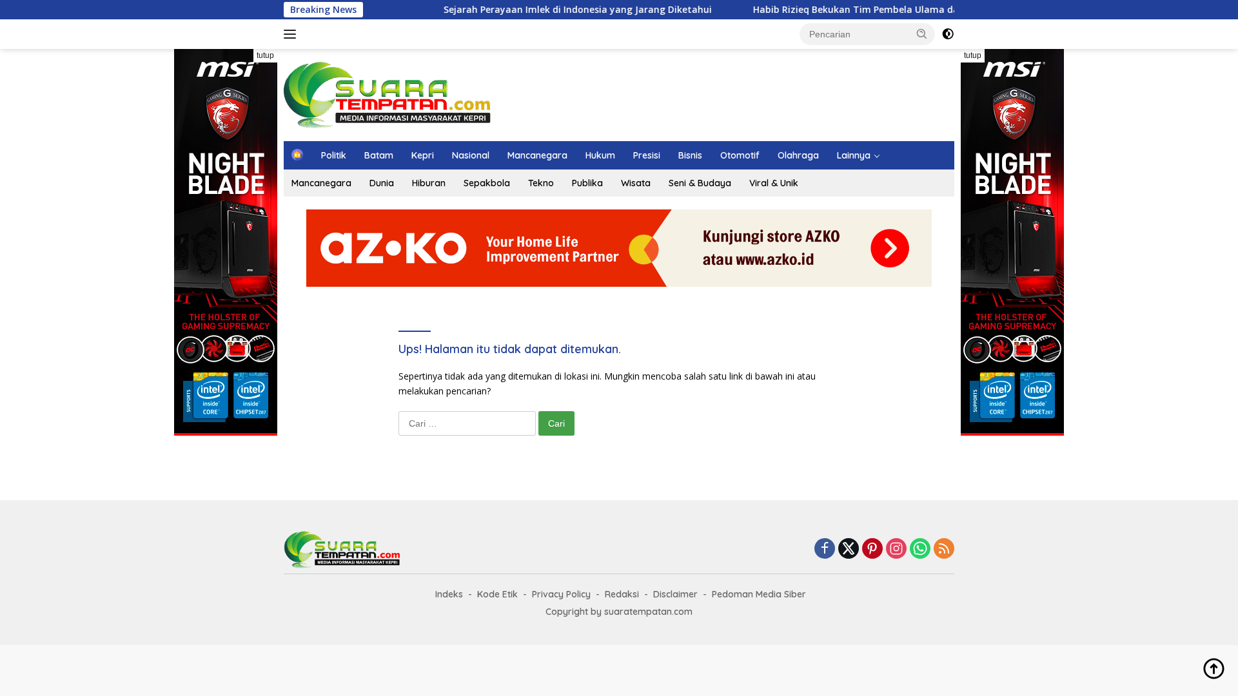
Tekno (541, 183)
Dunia (381, 183)
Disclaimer (675, 594)
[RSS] (944, 549)
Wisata (636, 183)
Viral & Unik (773, 183)
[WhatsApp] (920, 549)
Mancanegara (537, 155)
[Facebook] (824, 549)
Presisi (646, 155)
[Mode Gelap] (947, 34)
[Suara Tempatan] (387, 94)
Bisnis (690, 155)
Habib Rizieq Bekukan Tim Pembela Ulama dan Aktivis (854, 9)
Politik (333, 155)
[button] (922, 33)
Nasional (470, 155)
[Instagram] (896, 549)
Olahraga (798, 155)
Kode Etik (497, 594)
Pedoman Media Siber (759, 594)
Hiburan (429, 183)
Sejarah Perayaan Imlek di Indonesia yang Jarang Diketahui (557, 9)
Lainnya (853, 155)
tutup (265, 55)
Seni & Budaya (700, 183)
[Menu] (292, 34)
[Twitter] (848, 549)
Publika (587, 183)
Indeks (449, 594)
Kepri (422, 155)
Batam (378, 155)
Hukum (600, 155)
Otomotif (740, 155)
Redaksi (622, 594)
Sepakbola (487, 183)
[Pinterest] (872, 549)
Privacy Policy (561, 594)
